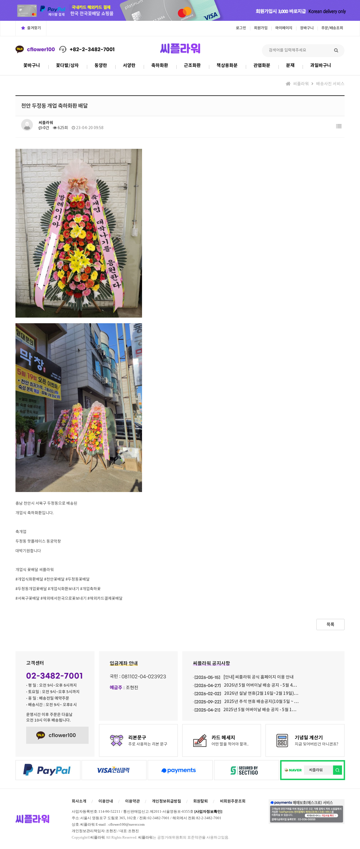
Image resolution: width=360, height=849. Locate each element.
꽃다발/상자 (67, 65)
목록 (330, 624)
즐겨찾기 (33, 28)
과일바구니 (320, 65)
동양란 (100, 65)
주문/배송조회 (332, 28)
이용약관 (132, 801)
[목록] (339, 127)
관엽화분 (261, 65)
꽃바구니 (31, 65)
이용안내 (105, 801)
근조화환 (192, 65)
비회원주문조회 (233, 801)
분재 (290, 65)
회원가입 (260, 28)
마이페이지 (283, 28)
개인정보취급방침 (166, 801)
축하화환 (159, 65)
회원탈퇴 (200, 801)
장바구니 (307, 28)
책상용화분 (227, 65)
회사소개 (79, 801)
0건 (45, 128)
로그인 (241, 28)
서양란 (129, 65)
